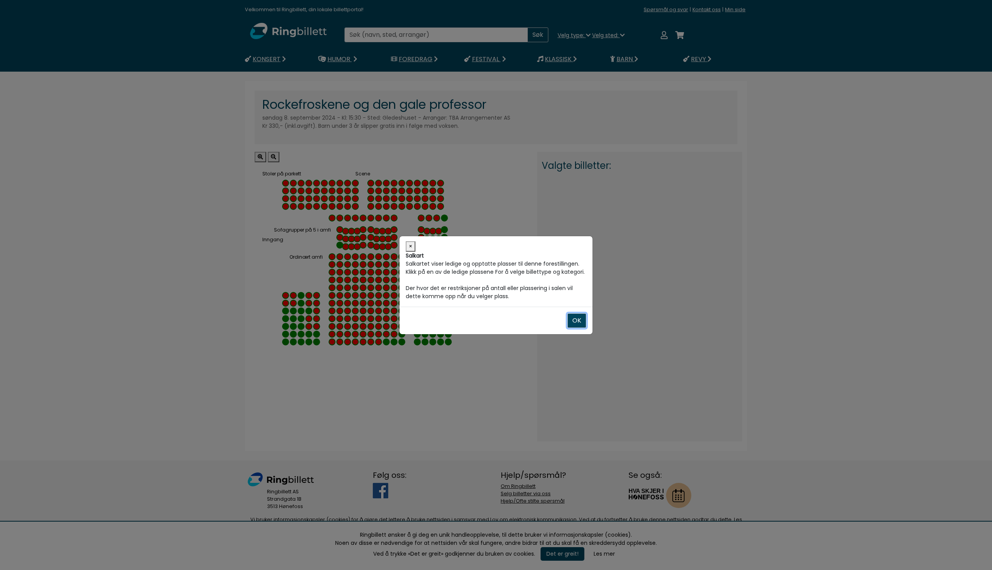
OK (576, 320)
